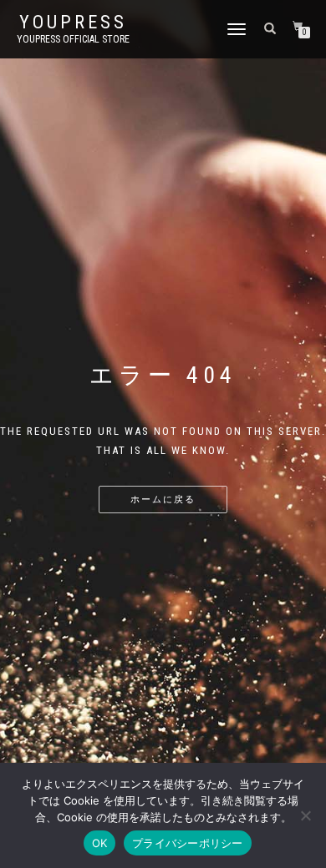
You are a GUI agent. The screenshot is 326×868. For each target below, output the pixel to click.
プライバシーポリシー (187, 843)
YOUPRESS (73, 23)
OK (100, 843)
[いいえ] (305, 815)
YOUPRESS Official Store (73, 39)
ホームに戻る (163, 499)
